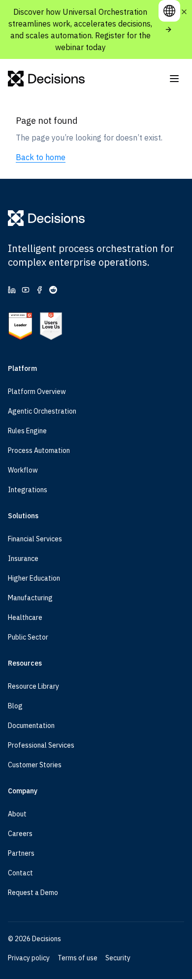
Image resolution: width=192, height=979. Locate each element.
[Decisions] (46, 78)
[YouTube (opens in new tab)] (26, 290)
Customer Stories (35, 764)
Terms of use (77, 957)
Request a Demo (33, 892)
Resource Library (33, 686)
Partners (21, 853)
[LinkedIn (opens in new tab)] (12, 290)
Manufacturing (30, 597)
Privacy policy (29, 957)
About (17, 814)
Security (117, 957)
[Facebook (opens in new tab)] (39, 290)
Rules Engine (27, 430)
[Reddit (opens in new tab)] (53, 290)
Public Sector (28, 637)
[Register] (168, 29)
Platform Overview (37, 391)
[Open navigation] (174, 78)
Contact (20, 872)
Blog (15, 705)
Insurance (23, 558)
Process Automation (39, 450)
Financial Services (35, 538)
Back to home (40, 157)
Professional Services (41, 745)
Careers (20, 833)
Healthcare (25, 617)
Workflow (23, 470)
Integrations (27, 489)
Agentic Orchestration (42, 411)
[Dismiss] (184, 12)
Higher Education (34, 578)
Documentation (31, 725)
